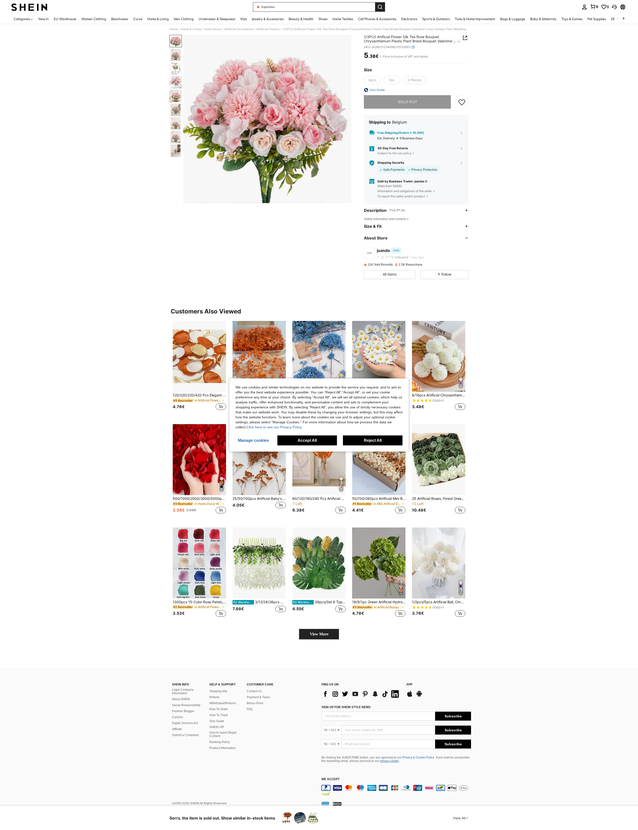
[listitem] (199, 368)
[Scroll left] (617, 19)
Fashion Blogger (183, 711)
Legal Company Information (183, 691)
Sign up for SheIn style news (346, 707)
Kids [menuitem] (243, 19)
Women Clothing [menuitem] (93, 19)
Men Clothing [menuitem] (184, 19)
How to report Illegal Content (223, 734)
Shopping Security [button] (390, 162)
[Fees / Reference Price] (380, 56)
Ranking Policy (219, 742)
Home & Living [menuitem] (158, 19)
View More (319, 634)
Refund (214, 697)
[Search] (380, 7)
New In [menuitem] (43, 19)
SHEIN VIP (216, 727)
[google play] (419, 696)
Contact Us (254, 691)
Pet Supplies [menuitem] (596, 19)
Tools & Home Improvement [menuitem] (475, 19)
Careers (177, 717)
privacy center (389, 761)
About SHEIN (181, 699)
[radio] (372, 80)
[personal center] (584, 7)
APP (409, 684)
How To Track (218, 715)
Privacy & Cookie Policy (418, 757)
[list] (361, 694)
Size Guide (216, 721)
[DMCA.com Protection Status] (337, 803)
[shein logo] (29, 7)
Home (173, 29)
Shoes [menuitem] (323, 19)
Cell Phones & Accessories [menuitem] (377, 19)
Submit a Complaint (185, 735)
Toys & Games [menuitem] (571, 19)
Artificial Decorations (238, 29)
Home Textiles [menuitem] (342, 19)
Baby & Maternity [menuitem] (543, 19)
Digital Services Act (185, 723)
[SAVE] (462, 102)
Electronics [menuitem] (409, 19)
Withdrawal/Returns (222, 703)
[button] (614, 7)
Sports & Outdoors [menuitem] (436, 19)
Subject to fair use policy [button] (394, 153)
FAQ (249, 709)
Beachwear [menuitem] (119, 19)
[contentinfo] (396, 791)
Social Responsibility (186, 705)
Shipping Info (218, 691)
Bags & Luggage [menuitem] (512, 19)
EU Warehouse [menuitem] (65, 19)
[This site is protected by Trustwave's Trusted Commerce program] (325, 803)
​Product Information (222, 748)
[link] (594, 7)
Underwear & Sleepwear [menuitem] (217, 19)
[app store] (409, 696)
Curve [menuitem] (137, 19)
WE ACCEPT (330, 779)
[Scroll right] (623, 19)
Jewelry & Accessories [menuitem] (268, 19)
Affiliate (177, 729)
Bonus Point (255, 703)
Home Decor (212, 29)
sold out (407, 101)
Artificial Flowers (268, 29)
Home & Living (191, 29)
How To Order (218, 709)
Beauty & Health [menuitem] (301, 19)
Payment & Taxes (258, 697)
